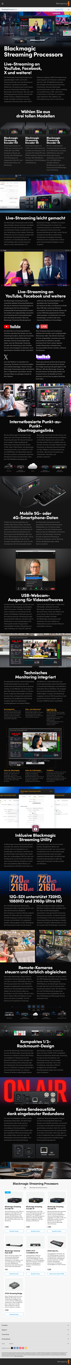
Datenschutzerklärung (18, 1356)
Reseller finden (62, 16)
